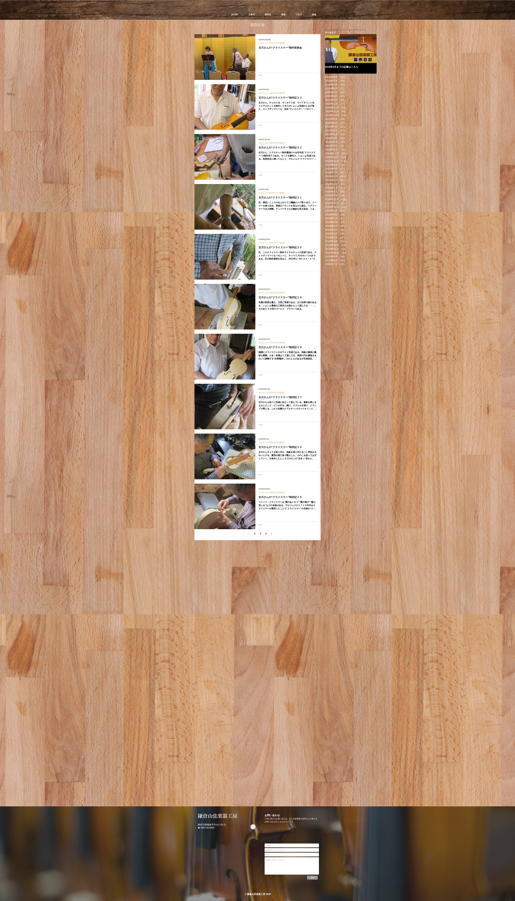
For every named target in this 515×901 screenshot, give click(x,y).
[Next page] (271, 533)
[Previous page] (243, 533)
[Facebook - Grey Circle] (253, 826)
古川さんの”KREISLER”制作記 (272, 43)
